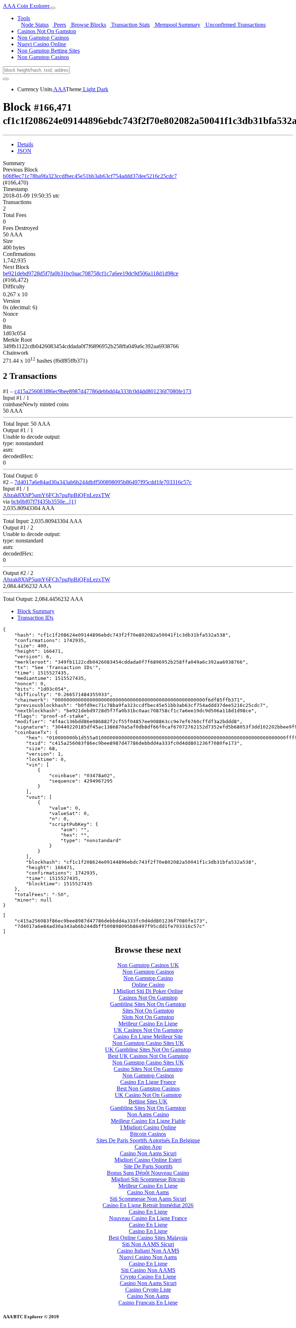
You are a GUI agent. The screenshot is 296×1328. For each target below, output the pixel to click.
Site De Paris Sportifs (148, 1166)
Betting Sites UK (148, 1101)
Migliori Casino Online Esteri (148, 1160)
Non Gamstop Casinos (43, 38)
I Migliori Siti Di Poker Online (148, 991)
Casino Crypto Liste (148, 1290)
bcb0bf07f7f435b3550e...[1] (43, 502)
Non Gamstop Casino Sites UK (148, 1043)
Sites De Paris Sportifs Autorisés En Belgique (148, 1140)
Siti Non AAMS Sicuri (148, 1244)
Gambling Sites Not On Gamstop (148, 1004)
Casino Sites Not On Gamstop (148, 1069)
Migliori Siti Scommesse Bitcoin (148, 1179)
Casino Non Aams (148, 1192)
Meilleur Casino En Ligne (148, 1024)
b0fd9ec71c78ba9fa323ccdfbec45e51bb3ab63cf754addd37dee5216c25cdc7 (90, 176)
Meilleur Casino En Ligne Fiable (148, 1121)
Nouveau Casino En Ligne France (148, 1218)
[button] (23, 18)
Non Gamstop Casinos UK (148, 965)
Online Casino (148, 985)
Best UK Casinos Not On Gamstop (148, 1056)
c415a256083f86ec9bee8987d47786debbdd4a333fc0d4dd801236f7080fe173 (102, 391)
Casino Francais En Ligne (148, 1303)
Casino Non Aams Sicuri (148, 1153)
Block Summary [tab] (36, 611)
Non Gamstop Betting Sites (48, 51)
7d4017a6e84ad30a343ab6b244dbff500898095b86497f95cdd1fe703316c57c (103, 482)
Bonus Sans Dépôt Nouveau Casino (148, 1173)
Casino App (148, 1147)
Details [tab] (25, 144)
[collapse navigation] (52, 8)
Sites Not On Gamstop (148, 1011)
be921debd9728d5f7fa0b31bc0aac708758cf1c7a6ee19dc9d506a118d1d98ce (90, 273)
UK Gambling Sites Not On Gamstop (148, 1049)
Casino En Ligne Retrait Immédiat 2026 (148, 1205)
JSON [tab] (24, 151)
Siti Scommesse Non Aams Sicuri (148, 1199)
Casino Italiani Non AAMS (148, 1251)
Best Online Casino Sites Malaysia (148, 1238)
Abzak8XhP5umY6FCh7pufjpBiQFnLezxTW (56, 495)
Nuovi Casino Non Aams (148, 1257)
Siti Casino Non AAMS (148, 1270)
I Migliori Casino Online (148, 1127)
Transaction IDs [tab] (35, 618)
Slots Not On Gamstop (148, 1017)
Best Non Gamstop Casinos (148, 1088)
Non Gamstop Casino (148, 978)
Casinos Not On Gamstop (46, 31)
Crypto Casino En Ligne (148, 1277)
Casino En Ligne (148, 1212)
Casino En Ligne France (148, 1082)
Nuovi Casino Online (41, 44)
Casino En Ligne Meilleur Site (148, 1036)
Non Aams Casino (148, 1114)
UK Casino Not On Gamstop (148, 1095)
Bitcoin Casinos (148, 1134)
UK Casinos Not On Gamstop (148, 1030)
